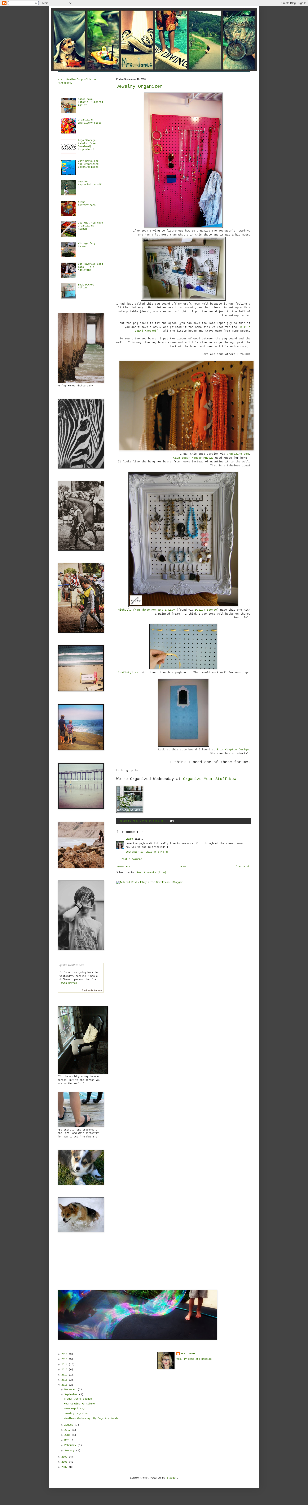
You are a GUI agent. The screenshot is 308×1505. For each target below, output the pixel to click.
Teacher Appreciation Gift (90, 183)
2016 (65, 1354)
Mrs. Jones (188, 1353)
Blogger (172, 1477)
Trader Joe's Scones (78, 1399)
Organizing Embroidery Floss (89, 121)
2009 (65, 1456)
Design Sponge (206, 609)
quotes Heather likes (72, 965)
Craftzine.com (238, 453)
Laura (129, 839)
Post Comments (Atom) (151, 872)
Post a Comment (132, 859)
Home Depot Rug (74, 1408)
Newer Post (124, 866)
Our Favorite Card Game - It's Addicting (90, 267)
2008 (65, 1462)
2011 (65, 1379)
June (68, 1435)
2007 (65, 1467)
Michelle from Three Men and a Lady (146, 609)
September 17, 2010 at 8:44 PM (147, 852)
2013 (65, 1369)
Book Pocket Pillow (86, 286)
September (71, 1394)
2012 (65, 1374)
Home (183, 866)
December (71, 1389)
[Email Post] (171, 821)
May (67, 1440)
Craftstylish (128, 672)
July (68, 1430)
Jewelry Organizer (139, 86)
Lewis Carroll (69, 983)
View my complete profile (194, 1359)
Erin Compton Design (233, 749)
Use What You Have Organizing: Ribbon (90, 225)
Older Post (242, 866)
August (69, 1425)
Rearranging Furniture (79, 1403)
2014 (65, 1364)
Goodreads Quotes (92, 990)
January (70, 1450)
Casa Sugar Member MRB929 (193, 457)
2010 (65, 1384)
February (71, 1445)
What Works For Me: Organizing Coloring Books (88, 164)
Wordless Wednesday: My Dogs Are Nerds (91, 1418)
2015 (65, 1359)
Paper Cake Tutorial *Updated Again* (90, 102)
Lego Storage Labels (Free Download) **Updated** (87, 145)
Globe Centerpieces (87, 204)
